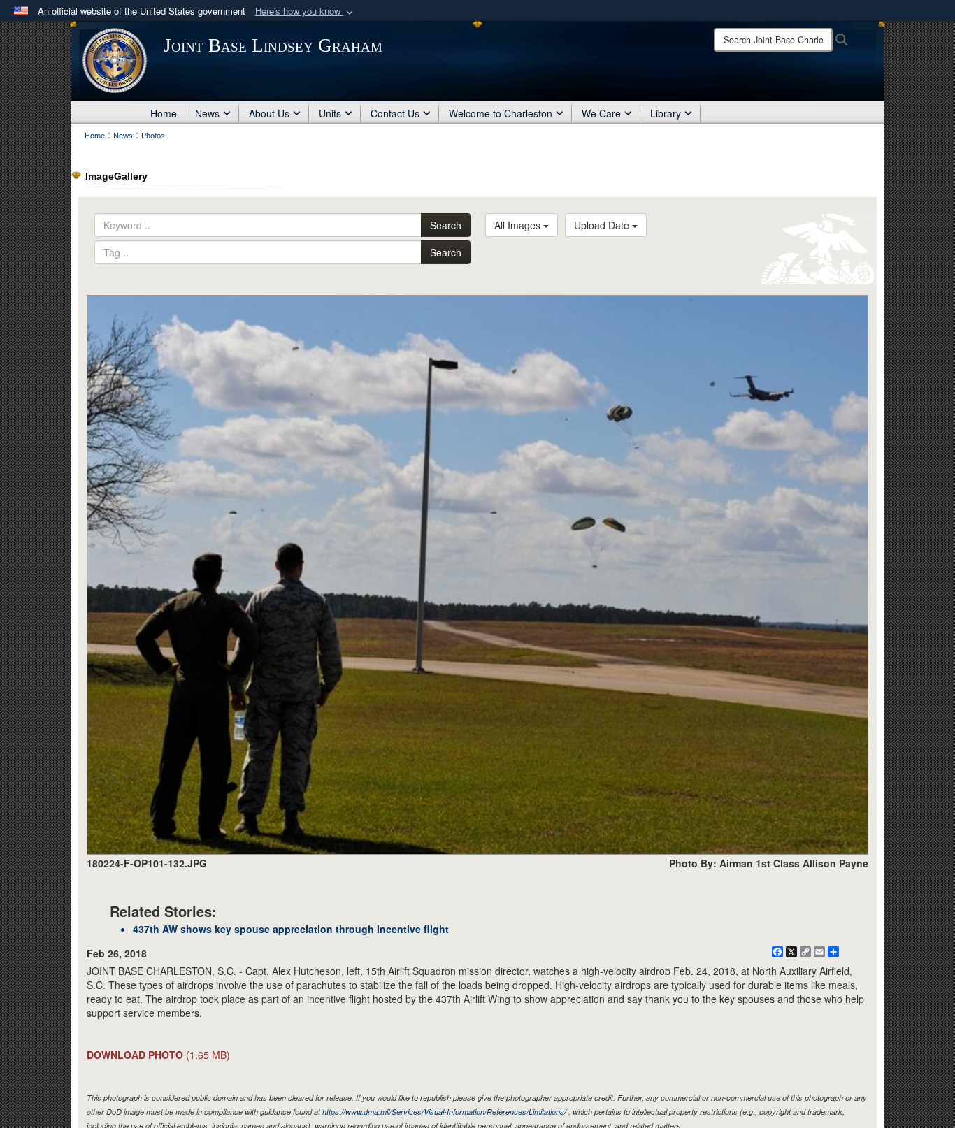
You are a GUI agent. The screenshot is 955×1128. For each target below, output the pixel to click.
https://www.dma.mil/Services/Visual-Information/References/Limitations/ (444, 1111)
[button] (305, 11)
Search (445, 225)
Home (163, 113)
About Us (269, 113)
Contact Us (395, 113)
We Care (601, 113)
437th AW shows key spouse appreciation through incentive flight (291, 929)
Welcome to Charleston (500, 113)
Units (330, 113)
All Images (518, 225)
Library (665, 113)
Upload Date (603, 225)
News (207, 113)
